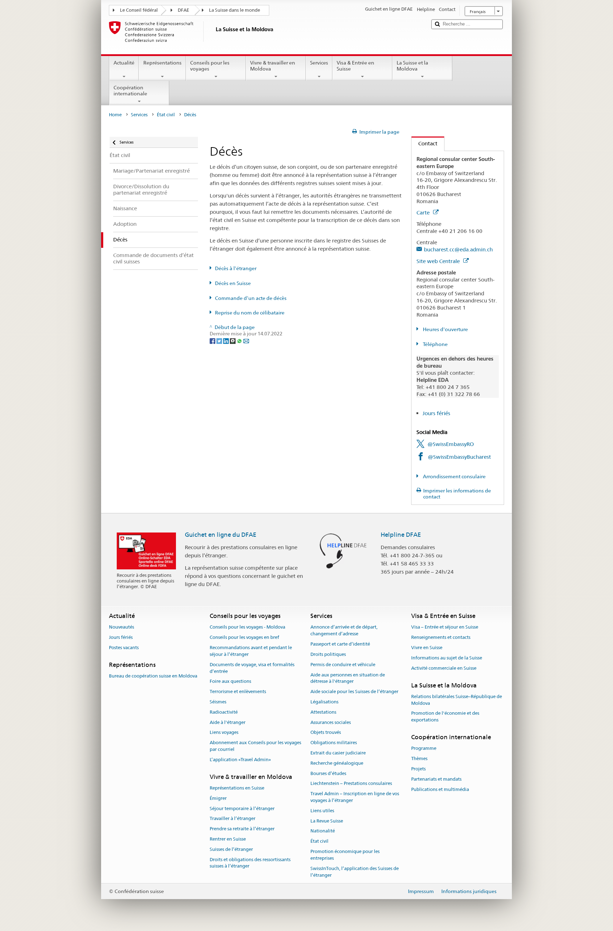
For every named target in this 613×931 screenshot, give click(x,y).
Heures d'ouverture (445, 329)
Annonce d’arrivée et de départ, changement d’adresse (343, 631)
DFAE (183, 10)
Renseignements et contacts (440, 637)
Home (115, 114)
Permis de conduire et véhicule (342, 664)
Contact (424, 143)
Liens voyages (224, 732)
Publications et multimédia (440, 789)
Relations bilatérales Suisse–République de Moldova (456, 700)
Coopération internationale (130, 90)
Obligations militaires (333, 742)
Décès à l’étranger (235, 268)
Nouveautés (121, 627)
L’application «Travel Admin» (240, 759)
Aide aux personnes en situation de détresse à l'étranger (347, 678)
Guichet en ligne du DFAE (220, 534)
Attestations (323, 712)
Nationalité (322, 831)
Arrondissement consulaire (454, 476)
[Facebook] (213, 340)
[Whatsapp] (240, 340)
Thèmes (419, 758)
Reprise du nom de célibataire (250, 313)
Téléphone (435, 344)
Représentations (162, 63)
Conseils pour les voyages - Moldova (247, 627)
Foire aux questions (230, 681)
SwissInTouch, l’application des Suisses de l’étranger (354, 872)
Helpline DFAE (401, 534)
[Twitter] (219, 340)
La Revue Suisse (326, 821)
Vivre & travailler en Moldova (272, 66)
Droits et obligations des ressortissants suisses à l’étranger (250, 863)
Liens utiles (322, 810)
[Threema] (233, 340)
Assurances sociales (330, 722)
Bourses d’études (328, 773)
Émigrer (218, 798)
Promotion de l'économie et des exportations (445, 717)
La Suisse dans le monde (234, 10)
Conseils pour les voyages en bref (244, 637)
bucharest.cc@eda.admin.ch (458, 249)
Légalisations (324, 701)
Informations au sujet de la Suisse (446, 657)
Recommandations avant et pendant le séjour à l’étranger (251, 651)
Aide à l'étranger (227, 722)
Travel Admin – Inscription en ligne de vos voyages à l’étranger (354, 797)
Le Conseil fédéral (139, 10)
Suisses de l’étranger (231, 849)
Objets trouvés (325, 732)
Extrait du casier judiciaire (338, 753)
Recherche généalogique (336, 763)
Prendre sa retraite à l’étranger (242, 828)
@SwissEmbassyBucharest (459, 456)
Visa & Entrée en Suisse (355, 66)
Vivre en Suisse (426, 647)
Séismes (218, 701)
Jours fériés (436, 413)
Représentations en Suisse (237, 788)
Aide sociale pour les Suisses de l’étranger (354, 691)
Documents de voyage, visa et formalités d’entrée (252, 668)
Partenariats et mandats (436, 779)
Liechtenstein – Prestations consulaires (351, 783)
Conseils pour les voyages (210, 66)
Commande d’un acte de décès (251, 298)
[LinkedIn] (226, 340)
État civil (166, 114)
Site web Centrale (438, 261)
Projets (418, 768)
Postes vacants (124, 647)
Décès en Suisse (233, 283)
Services (319, 63)
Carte (423, 212)
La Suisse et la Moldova (412, 66)
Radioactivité (224, 712)
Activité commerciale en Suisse (443, 668)
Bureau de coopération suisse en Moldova (153, 676)
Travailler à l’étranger (232, 818)
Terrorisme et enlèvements (238, 691)
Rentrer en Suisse (228, 839)
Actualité (124, 63)
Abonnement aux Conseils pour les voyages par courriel (255, 746)
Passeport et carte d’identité (340, 644)
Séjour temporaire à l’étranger (242, 808)
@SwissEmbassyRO (450, 444)
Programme (423, 748)
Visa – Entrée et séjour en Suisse (444, 627)
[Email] (246, 340)
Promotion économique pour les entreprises (345, 855)
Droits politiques (328, 654)
